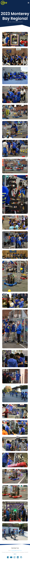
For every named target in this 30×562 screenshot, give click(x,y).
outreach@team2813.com (16, 550)
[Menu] (28, 3)
